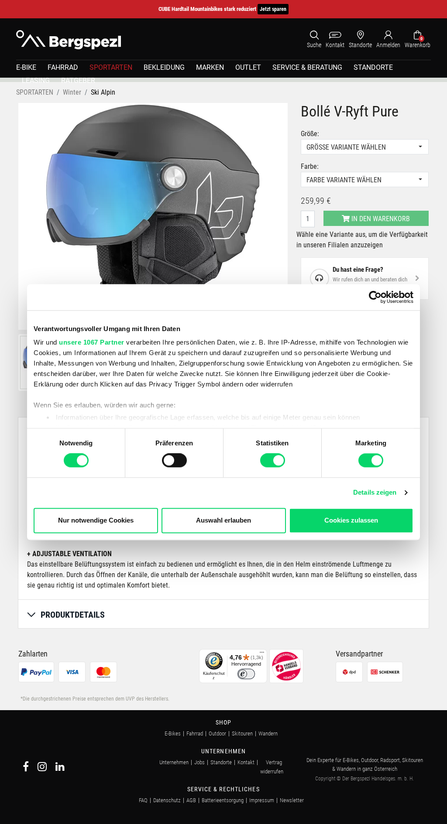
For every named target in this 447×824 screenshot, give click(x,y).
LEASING (36, 80)
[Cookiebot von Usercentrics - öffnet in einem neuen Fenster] (375, 297)
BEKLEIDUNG (164, 67)
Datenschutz (167, 800)
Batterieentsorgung (223, 800)
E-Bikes (173, 733)
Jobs (199, 762)
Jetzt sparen (273, 9)
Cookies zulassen (351, 520)
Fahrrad (194, 733)
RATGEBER (78, 80)
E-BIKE (26, 67)
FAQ (143, 800)
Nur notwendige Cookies (96, 520)
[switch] (174, 461)
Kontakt (245, 762)
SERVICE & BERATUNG (307, 67)
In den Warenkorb (380, 219)
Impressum (261, 800)
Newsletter (292, 800)
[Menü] (262, 654)
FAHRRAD (63, 67)
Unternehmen (174, 762)
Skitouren (242, 733)
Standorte (221, 762)
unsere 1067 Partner (91, 342)
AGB (191, 800)
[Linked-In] (60, 768)
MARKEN (210, 67)
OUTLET (248, 67)
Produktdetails (73, 614)
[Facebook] (26, 768)
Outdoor (217, 733)
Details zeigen (374, 492)
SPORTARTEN (110, 67)
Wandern (268, 733)
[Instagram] (42, 768)
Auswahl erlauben (223, 520)
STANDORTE (373, 67)
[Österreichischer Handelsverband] (286, 665)
